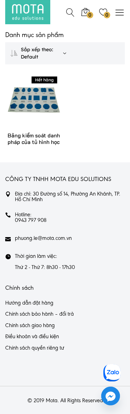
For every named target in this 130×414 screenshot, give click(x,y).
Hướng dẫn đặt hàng (29, 303)
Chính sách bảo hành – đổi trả (39, 314)
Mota (52, 401)
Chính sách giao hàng (30, 325)
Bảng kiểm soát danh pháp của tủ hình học (34, 138)
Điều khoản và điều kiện (32, 337)
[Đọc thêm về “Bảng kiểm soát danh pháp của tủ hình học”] (23, 107)
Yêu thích (44, 107)
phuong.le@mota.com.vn (43, 238)
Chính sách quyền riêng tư (34, 348)
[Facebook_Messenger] (110, 396)
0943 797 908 (30, 220)
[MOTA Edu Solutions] (27, 12)
